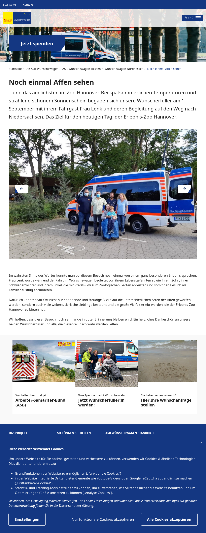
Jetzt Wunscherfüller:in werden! (101, 402)
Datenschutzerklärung (76, 505)
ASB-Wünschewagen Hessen (81, 69)
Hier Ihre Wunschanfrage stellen (166, 402)
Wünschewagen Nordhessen (124, 69)
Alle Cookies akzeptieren (169, 519)
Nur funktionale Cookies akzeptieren (103, 519)
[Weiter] (184, 189)
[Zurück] (21, 189)
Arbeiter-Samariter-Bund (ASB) (40, 402)
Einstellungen (27, 519)
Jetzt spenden (37, 43)
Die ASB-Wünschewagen (42, 69)
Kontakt (28, 4)
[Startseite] (17, 19)
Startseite (9, 4)
